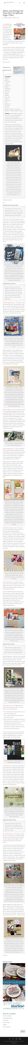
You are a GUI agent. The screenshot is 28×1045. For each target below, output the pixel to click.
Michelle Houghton (7, 302)
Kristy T (4, 219)
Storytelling (5, 1020)
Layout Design (6, 1022)
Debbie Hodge (7, 17)
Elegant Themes (14, 1041)
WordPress (14, 1043)
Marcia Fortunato (7, 834)
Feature (14, 17)
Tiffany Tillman (6, 705)
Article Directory (7, 1027)
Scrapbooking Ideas (7, 1018)
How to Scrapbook (7, 1016)
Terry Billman (6, 765)
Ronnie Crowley (6, 409)
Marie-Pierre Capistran (8, 528)
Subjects (5, 1024)
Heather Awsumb (7, 448)
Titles (17, 17)
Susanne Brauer (7, 582)
